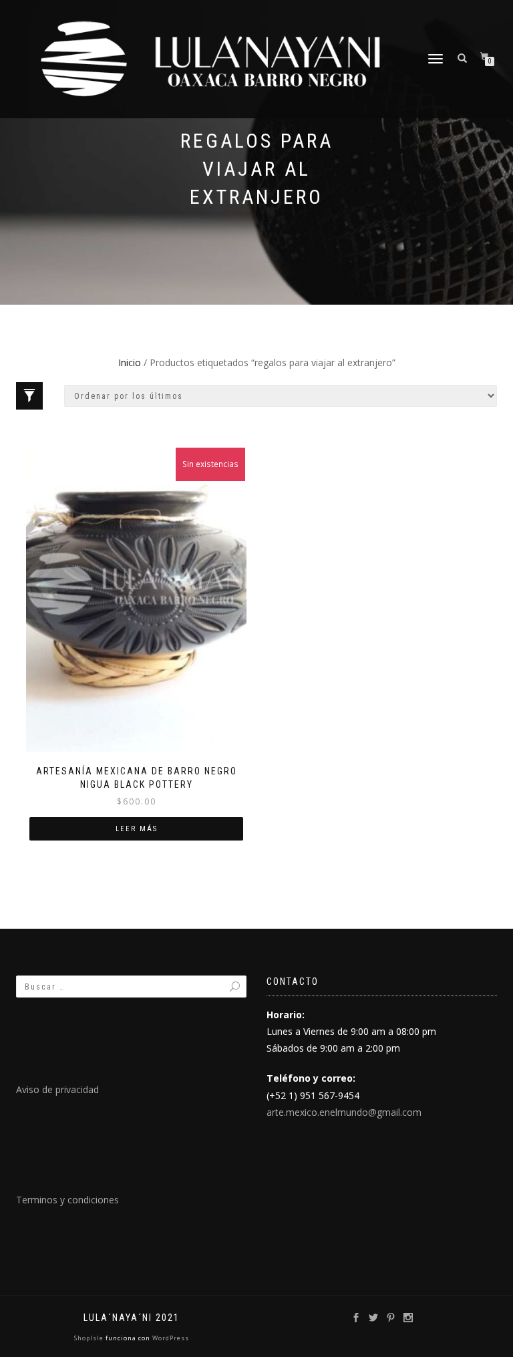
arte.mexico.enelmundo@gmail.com (344, 1112)
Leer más (137, 828)
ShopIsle (90, 1338)
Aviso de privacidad (57, 1089)
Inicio (129, 362)
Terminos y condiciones (67, 1199)
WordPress (169, 1338)
